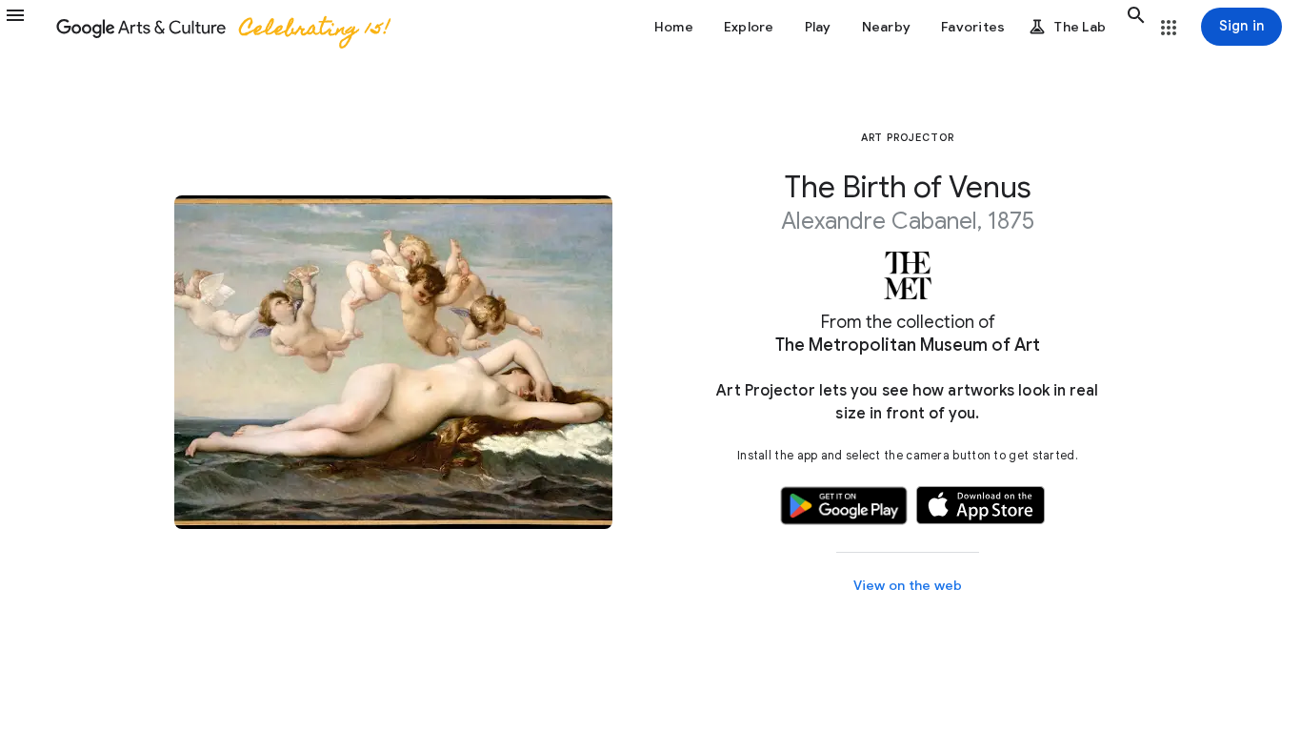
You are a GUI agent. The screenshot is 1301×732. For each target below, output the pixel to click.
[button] (27, 27)
